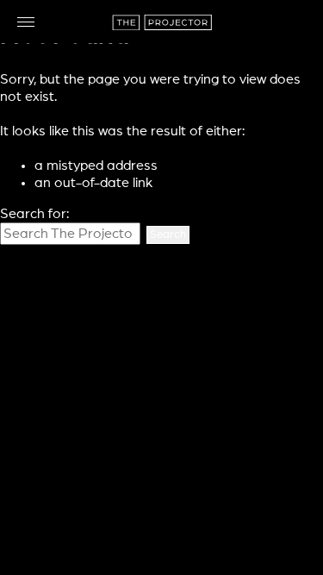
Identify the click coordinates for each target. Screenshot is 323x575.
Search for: (34, 214)
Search (168, 235)
